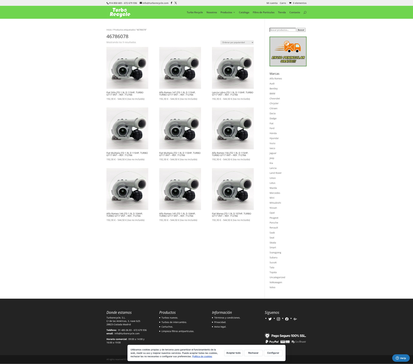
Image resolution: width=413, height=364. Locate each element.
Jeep (272, 158)
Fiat (271, 123)
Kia (271, 163)
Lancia (273, 168)
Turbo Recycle (195, 12)
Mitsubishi (275, 202)
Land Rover (276, 172)
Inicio (109, 29)
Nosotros (211, 12)
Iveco (272, 148)
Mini (272, 197)
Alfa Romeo (276, 78)
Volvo (272, 287)
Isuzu (272, 143)
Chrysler (274, 103)
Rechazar (253, 352)
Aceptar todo (233, 352)
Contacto (294, 12)
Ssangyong (275, 252)
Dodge (273, 118)
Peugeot (274, 217)
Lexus (273, 177)
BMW (272, 93)
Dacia (273, 113)
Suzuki (273, 262)
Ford (272, 128)
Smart (273, 247)
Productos (226, 12)
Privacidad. (220, 322)
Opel (272, 212)
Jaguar (273, 153)
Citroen (273, 108)
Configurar (273, 352)
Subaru (273, 257)
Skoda (273, 242)
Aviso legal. (220, 326)
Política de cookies (202, 356)
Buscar (301, 29)
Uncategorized (277, 277)
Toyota (273, 272)
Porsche (274, 222)
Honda (273, 133)
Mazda (273, 187)
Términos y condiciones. (227, 317)
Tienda (282, 12)
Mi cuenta (272, 3)
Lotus (272, 182)
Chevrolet (275, 98)
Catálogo (244, 12)
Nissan (273, 207)
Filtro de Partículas (263, 12)
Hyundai (274, 138)
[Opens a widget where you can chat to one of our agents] (401, 358)
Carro (283, 3)
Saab (272, 232)
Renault (274, 227)
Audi (272, 83)
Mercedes (275, 192)
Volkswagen (276, 282)
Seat (272, 237)
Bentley (274, 88)
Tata (272, 267)
